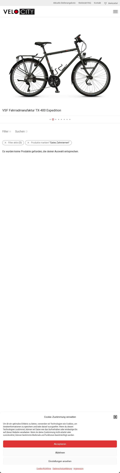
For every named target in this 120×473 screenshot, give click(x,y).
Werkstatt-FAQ (84, 3)
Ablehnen (60, 452)
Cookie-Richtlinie (44, 469)
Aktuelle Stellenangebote (64, 3)
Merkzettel (113, 3)
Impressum (78, 469)
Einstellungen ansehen (60, 461)
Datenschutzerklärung (62, 469)
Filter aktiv (15, 142)
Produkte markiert (50, 142)
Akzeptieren (60, 444)
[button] (115, 417)
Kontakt (97, 3)
